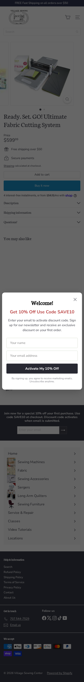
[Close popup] (75, 300)
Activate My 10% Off (42, 368)
